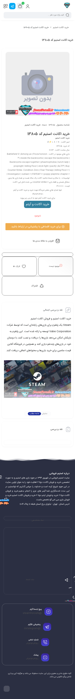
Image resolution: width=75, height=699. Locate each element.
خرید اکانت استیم (61, 27)
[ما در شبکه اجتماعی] (12, 6)
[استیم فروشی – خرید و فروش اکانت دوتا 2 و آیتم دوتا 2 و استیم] (67, 6)
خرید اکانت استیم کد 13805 (48, 134)
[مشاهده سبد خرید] (20, 6)
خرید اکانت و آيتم (37, 204)
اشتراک (34, 286)
